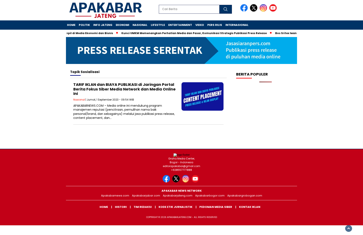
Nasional (140, 25)
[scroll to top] (349, 228)
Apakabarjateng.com (177, 196)
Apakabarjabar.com (146, 196)
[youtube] (273, 10)
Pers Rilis (214, 25)
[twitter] (254, 10)
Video (199, 25)
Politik (84, 25)
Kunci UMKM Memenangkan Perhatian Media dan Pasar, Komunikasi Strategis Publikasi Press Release (189, 33)
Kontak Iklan (249, 207)
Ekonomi (122, 25)
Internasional (237, 25)
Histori (121, 207)
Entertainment (180, 25)
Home (71, 25)
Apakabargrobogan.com (244, 196)
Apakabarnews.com (115, 196)
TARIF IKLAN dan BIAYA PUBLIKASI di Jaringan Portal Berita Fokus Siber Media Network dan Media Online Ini (124, 89)
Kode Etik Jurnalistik (175, 207)
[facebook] (244, 10)
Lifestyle (158, 25)
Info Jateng (102, 25)
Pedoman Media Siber (215, 207)
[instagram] (264, 10)
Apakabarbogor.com (210, 196)
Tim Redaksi (143, 207)
